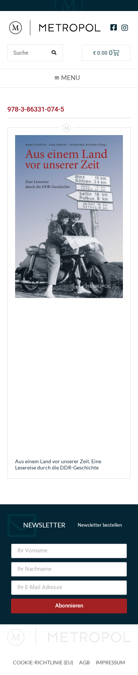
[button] (69, 78)
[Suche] (54, 53)
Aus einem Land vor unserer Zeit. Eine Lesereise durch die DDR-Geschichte (58, 464)
